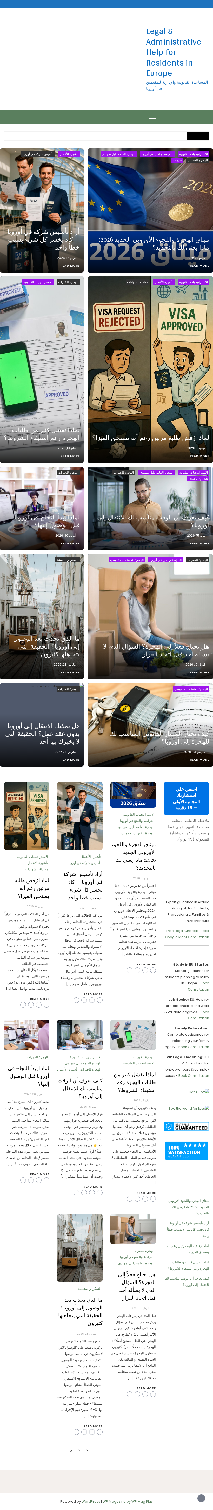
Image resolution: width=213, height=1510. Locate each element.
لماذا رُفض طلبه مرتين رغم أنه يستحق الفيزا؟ (150, 437)
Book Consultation (193, 1046)
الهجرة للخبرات (198, 160)
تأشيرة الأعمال (68, 154)
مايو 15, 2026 (196, 535)
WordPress (91, 1501)
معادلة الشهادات (137, 282)
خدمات (177, 160)
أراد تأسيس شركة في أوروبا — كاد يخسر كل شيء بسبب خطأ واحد (44, 239)
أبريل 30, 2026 (65, 535)
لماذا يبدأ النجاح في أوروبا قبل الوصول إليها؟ (47, 521)
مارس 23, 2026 (194, 752)
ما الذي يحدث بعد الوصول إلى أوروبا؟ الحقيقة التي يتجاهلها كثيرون (46, 646)
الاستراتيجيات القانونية (193, 154)
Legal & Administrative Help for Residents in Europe (173, 52)
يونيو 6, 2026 (196, 448)
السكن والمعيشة (67, 560)
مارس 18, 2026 (65, 752)
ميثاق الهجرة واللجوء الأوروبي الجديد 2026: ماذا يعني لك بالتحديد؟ (154, 243)
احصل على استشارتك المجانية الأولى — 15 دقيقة (186, 798)
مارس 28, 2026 (65, 664)
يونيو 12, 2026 (66, 257)
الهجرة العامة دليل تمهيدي (118, 154)
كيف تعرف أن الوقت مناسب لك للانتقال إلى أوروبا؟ (153, 521)
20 (80, 1450)
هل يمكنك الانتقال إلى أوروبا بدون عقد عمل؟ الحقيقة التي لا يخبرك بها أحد (42, 733)
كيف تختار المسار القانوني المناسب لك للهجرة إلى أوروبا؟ (159, 737)
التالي (74, 1450)
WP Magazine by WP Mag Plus (128, 1501)
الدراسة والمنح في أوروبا (157, 154)
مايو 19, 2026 (67, 448)
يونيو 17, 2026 (196, 257)
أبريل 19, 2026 (195, 664)
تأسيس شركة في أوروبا (38, 154)
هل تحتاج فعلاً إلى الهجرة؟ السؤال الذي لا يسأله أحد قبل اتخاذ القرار (156, 650)
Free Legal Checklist (183, 930)
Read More (199, 265)
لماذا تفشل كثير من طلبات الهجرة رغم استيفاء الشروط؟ (42, 433)
